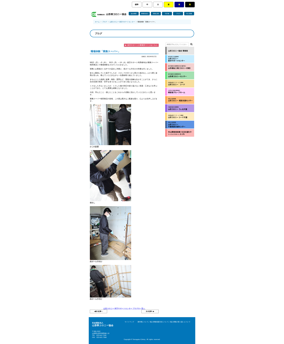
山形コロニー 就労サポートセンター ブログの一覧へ (124, 308)
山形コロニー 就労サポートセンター (122, 22)
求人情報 (189, 13)
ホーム (97, 22)
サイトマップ (129, 322)
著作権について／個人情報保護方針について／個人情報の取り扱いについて (164, 322)
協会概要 (134, 13)
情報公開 (156, 13)
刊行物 (167, 13)
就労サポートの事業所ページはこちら (142, 45)
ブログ (178, 13)
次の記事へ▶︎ (150, 311)
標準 (136, 4)
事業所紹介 (144, 13)
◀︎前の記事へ (98, 311)
